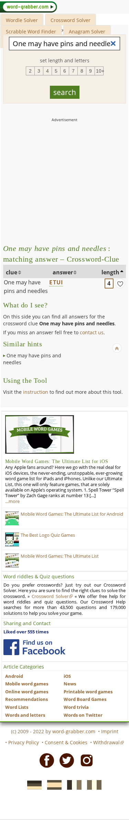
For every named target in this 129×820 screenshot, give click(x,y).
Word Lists (16, 707)
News (70, 684)
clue (11, 272)
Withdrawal (106, 742)
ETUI (56, 282)
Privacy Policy (23, 742)
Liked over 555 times (26, 632)
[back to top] (117, 348)
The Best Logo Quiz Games (48, 535)
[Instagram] (84, 760)
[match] (120, 283)
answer (63, 272)
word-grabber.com (73, 731)
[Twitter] (64, 760)
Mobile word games (26, 684)
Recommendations (26, 699)
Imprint (109, 731)
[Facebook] (44, 760)
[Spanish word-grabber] (52, 784)
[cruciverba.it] (92, 784)
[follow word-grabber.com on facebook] (34, 647)
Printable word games (88, 692)
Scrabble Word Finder (31, 31)
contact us (92, 332)
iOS (67, 676)
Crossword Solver (70, 20)
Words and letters (25, 715)
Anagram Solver (87, 31)
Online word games (26, 692)
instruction (35, 392)
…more (12, 501)
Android (14, 676)
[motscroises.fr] (72, 784)
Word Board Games (85, 699)
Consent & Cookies (66, 742)
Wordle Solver (22, 20)
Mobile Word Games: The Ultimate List (60, 556)
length (110, 272)
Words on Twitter (83, 715)
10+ (100, 71)
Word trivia (76, 707)
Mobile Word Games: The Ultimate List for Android (72, 514)
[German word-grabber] (32, 784)
